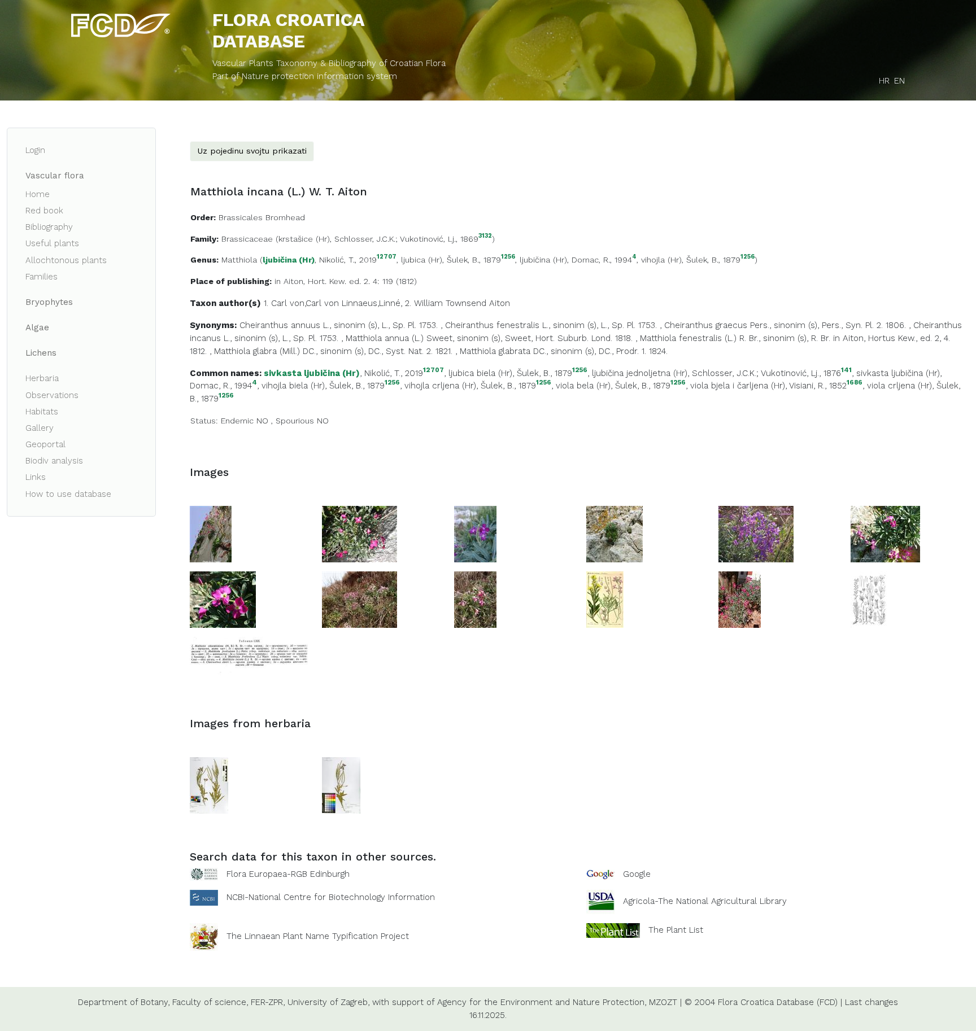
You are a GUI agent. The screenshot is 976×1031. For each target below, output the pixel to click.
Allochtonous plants (66, 260)
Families (41, 277)
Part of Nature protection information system (304, 76)
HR (884, 81)
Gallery (39, 428)
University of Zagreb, (328, 1002)
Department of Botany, (123, 1002)
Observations (52, 395)
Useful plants (52, 243)
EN (899, 81)
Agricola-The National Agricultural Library (705, 902)
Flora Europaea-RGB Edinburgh (288, 874)
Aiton (499, 303)
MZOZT (663, 1002)
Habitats (41, 412)
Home (37, 194)
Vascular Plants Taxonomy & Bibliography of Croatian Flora (329, 63)
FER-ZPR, (268, 1002)
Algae (37, 327)
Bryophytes (49, 302)
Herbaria (42, 378)
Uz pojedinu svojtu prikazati (252, 150)
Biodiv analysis (54, 461)
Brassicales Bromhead (262, 217)
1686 (854, 382)
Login (35, 150)
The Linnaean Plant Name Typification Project (317, 937)
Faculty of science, (210, 1002)
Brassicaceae (247, 238)
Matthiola (239, 259)
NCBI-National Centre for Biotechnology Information (330, 897)
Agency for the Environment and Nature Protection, (541, 1002)
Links (35, 477)
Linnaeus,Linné (371, 303)
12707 (386, 257)
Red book (44, 211)
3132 (485, 236)
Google (637, 874)
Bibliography (49, 227)
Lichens (40, 353)
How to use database (68, 494)
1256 (508, 257)
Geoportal (45, 444)
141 (846, 370)
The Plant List (675, 930)
